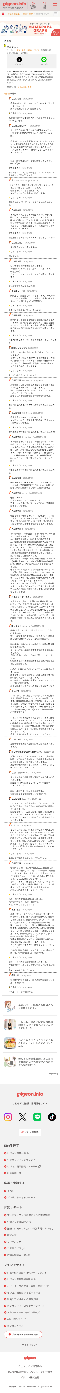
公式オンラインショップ (20, 1159)
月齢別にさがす (33, 7)
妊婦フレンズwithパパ (19, 1221)
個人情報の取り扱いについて (23, 1371)
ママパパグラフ (15, 1241)
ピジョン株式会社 (30, 1377)
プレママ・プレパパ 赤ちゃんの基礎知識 (28, 1215)
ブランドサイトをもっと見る (25, 1334)
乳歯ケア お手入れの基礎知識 (22, 1299)
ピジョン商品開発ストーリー (22, 1166)
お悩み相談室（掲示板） (20, 1255)
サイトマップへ (30, 1344)
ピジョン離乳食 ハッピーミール (23, 1292)
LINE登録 (44, 7)
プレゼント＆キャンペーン (21, 1197)
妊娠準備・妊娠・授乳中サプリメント (27, 1272)
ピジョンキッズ (15, 1325)
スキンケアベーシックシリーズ (23, 1312)
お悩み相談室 (14, 13)
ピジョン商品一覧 (16, 1153)
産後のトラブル (33, 50)
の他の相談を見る (24, 87)
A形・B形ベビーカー (18, 1319)
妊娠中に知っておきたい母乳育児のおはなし (30, 1228)
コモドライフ (14, 1248)
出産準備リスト (15, 1173)
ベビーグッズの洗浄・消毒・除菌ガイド (28, 1286)
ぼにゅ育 (11, 1235)
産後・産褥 (28, 13)
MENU (55, 13)
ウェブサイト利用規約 (30, 1366)
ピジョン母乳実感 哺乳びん (21, 1279)
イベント (11, 1190)
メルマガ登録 (31, 1132)
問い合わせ (46, 1371)
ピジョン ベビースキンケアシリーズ (25, 1305)
